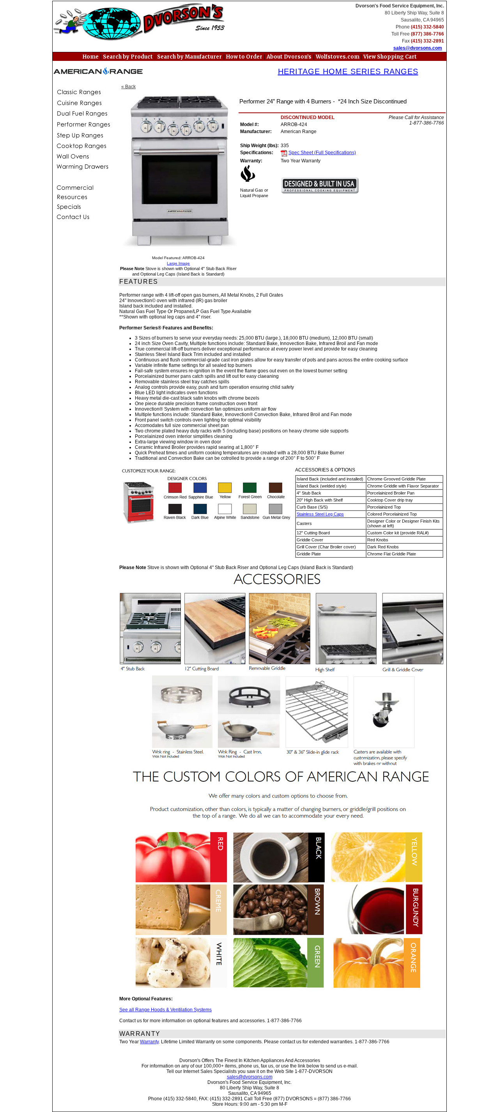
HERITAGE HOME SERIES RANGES (348, 71)
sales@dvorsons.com (417, 48)
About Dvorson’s (289, 56)
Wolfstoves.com (338, 56)
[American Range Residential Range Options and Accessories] (282, 781)
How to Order (244, 56)
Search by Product (128, 56)
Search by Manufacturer (189, 56)
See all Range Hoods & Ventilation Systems (165, 1009)
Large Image (178, 263)
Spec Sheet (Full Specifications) (322, 152)
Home (91, 56)
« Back (128, 86)
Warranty (149, 1041)
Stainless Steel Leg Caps (320, 514)
